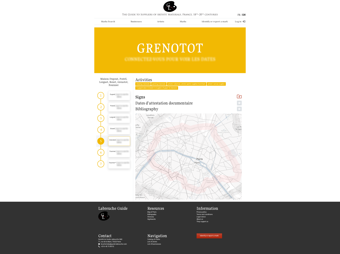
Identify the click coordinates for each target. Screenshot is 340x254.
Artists (160, 21)
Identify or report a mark (215, 21)
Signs (140, 96)
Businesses (136, 21)
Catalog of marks (153, 239)
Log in (238, 21)
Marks (183, 21)
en (244, 14)
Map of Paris (151, 212)
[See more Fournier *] (113, 164)
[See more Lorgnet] (113, 118)
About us (200, 219)
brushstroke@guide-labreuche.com (114, 244)
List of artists (152, 242)
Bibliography (151, 214)
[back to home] (170, 6)
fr (238, 14)
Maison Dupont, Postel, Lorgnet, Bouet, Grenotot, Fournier (113, 82)
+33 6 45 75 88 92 (107, 246)
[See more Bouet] (113, 129)
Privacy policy (202, 212)
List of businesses (154, 244)
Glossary (150, 217)
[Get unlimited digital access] (239, 103)
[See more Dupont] (113, 95)
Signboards (151, 219)
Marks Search (108, 21)
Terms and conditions (205, 214)
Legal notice (201, 217)
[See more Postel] (113, 107)
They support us (202, 221)
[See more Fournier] (113, 152)
